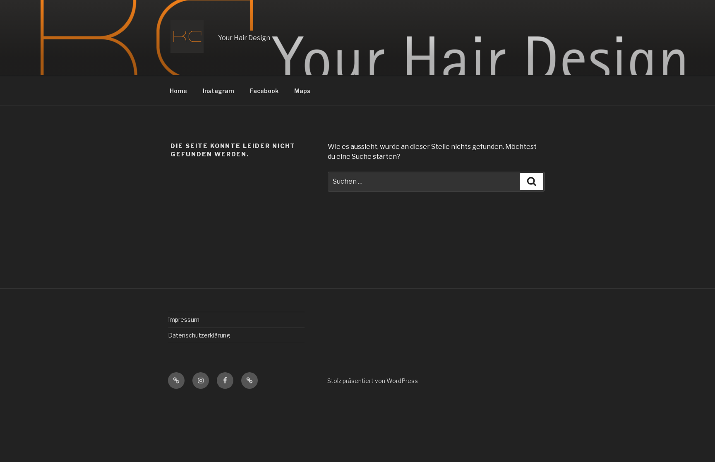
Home (178, 90)
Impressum (183, 319)
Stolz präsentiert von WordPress (372, 380)
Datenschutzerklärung (199, 335)
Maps (302, 90)
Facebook (264, 90)
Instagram (218, 90)
